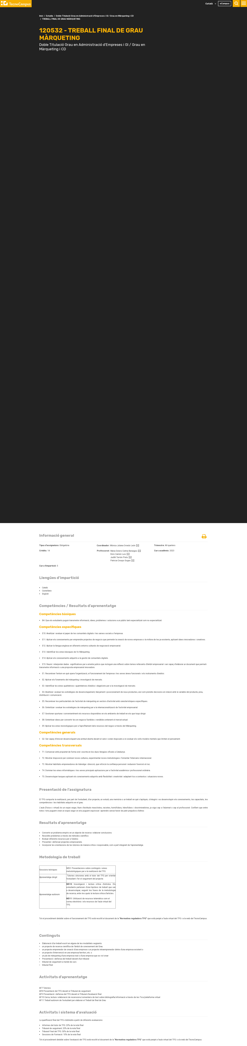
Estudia (49, 16)
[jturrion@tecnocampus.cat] (129, 557)
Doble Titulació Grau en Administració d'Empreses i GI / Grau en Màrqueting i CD (95, 16)
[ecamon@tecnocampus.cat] (127, 554)
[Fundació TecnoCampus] (16, 3)
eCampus (224, 3)
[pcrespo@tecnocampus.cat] (132, 560)
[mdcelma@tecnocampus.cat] (139, 551)
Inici (41, 16)
